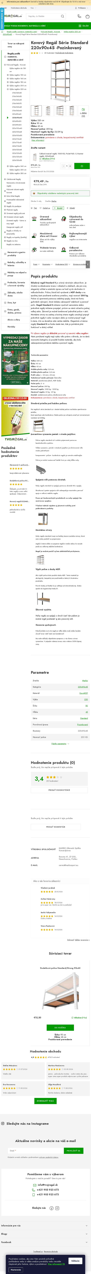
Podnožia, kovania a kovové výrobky (16, 284)
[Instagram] (57, 1208)
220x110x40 (17, 139)
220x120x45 (17, 149)
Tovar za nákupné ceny (16, 45)
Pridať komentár (55, 827)
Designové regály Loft (15, 227)
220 (86, 699)
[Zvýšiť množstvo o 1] (70, 166)
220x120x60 (17, 157)
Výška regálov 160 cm (17, 78)
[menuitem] (25, 25)
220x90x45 (17, 117)
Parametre (46, 264)
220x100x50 (17, 135)
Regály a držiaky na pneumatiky (14, 232)
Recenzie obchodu (51, 1251)
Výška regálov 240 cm (17, 166)
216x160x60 (17, 110)
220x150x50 (17, 160)
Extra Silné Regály (13, 196)
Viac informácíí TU (56, 1264)
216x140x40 (17, 93)
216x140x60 (17, 100)
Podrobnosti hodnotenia (64, 53)
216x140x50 (17, 96)
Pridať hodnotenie (59, 790)
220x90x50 (16, 121)
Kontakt (4, 8)
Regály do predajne (14, 206)
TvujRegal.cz (38, 1251)
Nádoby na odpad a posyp (17, 274)
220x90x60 (17, 125)
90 (87, 705)
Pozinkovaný (82, 724)
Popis (35, 264)
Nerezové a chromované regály (16, 184)
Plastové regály (12, 210)
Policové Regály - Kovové (16, 65)
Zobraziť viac (45, 1101)
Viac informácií (38, 140)
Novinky (11, 326)
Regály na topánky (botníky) (17, 237)
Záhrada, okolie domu (15, 294)
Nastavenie (16, 1269)
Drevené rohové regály (15, 217)
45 (87, 712)
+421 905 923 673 (80, 16)
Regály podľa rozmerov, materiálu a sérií (15, 56)
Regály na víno (12, 241)
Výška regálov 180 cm (17, 82)
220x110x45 (17, 142)
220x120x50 (17, 153)
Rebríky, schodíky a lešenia (17, 264)
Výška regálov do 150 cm (17, 70)
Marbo (54, 201)
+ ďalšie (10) (83, 114)
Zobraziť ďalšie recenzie (77, 940)
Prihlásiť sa (73, 1151)
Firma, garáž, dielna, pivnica (14, 311)
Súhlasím (75, 1261)
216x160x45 (17, 107)
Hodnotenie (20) (61, 264)
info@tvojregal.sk (48, 1185)
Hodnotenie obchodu (19, 8)
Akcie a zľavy (14, 319)
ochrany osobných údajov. (49, 1157)
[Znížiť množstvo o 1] (63, 166)
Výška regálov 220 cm (17, 89)
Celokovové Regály (14, 179)
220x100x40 (17, 128)
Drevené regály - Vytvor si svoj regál (16, 222)
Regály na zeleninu (14, 244)
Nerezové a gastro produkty (16, 254)
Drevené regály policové (16, 213)
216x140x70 (17, 103)
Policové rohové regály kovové (15, 191)
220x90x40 (16, 114)
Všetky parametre (58, 743)
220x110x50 (17, 146)
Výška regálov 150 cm (17, 75)
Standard (84, 718)
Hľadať (62, 16)
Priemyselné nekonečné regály (15, 201)
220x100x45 (17, 132)
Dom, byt (12, 302)
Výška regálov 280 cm (17, 173)
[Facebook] (51, 1208)
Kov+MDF (84, 693)
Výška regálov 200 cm (18, 85)
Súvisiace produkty (80, 264)
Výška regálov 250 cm (17, 170)
